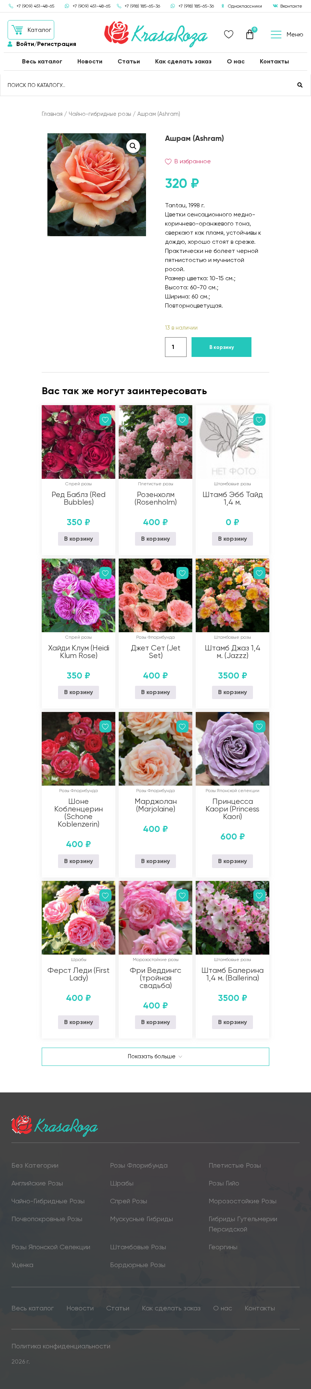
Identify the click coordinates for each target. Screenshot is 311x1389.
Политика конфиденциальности (60, 1346)
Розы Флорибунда (155, 637)
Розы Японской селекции (232, 790)
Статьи (129, 61)
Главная (52, 113)
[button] (31, 30)
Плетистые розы (155, 483)
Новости (89, 61)
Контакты (274, 61)
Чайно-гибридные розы (100, 113)
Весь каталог (42, 61)
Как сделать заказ (183, 61)
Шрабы (78, 959)
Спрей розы (78, 483)
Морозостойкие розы (156, 959)
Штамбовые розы (232, 483)
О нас (236, 61)
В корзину (221, 347)
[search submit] (300, 85)
